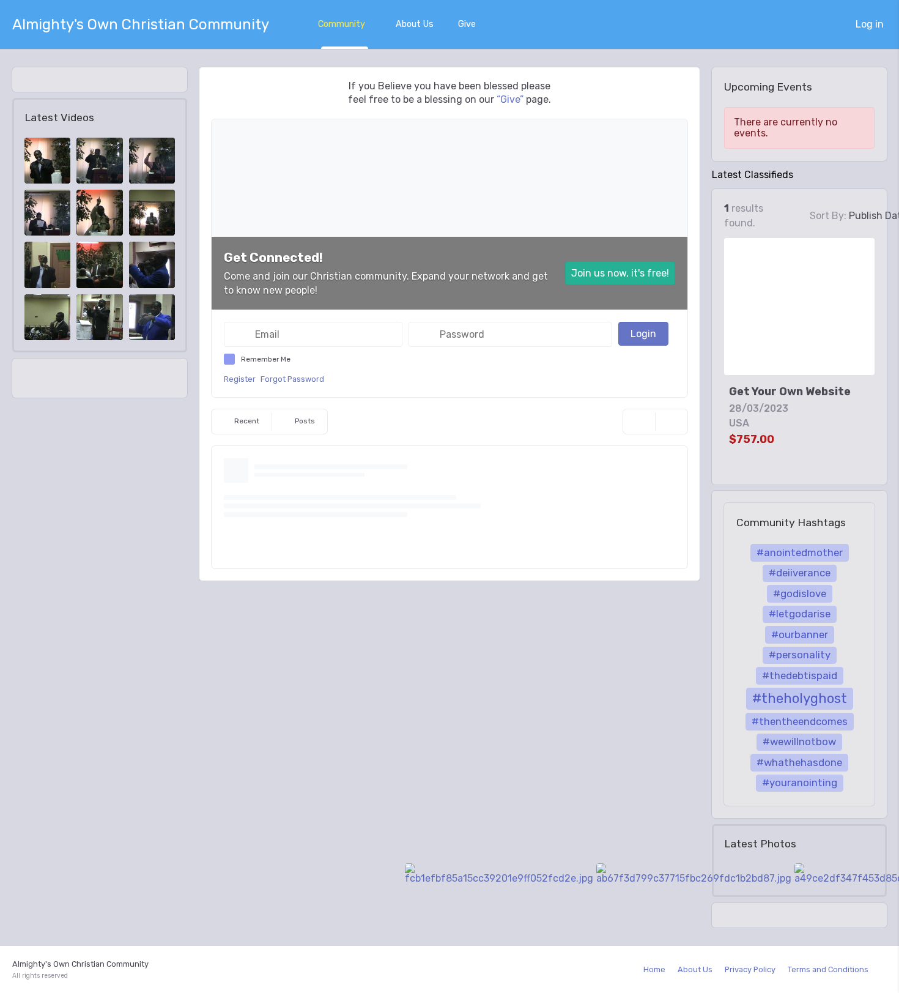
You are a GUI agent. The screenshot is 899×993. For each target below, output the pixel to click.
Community (341, 24)
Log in (870, 24)
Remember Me (265, 359)
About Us (415, 24)
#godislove (799, 593)
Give (467, 24)
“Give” (510, 99)
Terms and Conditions (828, 969)
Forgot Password (292, 379)
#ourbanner (799, 634)
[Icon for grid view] (795, 217)
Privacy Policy (750, 969)
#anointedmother (800, 552)
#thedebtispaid (799, 675)
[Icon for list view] (780, 216)
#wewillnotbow (799, 741)
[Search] (639, 421)
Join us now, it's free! (620, 273)
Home (654, 969)
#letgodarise (800, 614)
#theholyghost (799, 698)
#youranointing (799, 782)
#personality (800, 655)
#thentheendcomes (800, 721)
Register (240, 379)
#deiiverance (800, 573)
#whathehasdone (799, 762)
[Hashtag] (671, 421)
